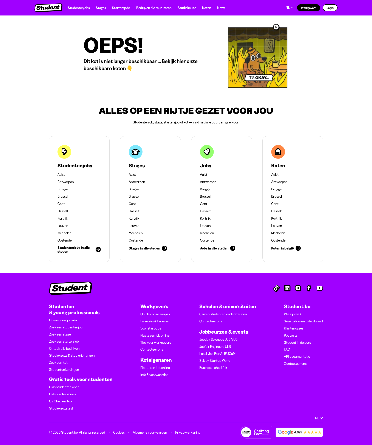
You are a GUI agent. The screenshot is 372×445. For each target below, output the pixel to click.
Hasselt (62, 211)
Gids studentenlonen (64, 387)
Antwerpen (65, 182)
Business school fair (213, 367)
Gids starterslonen (62, 394)
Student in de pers (297, 342)
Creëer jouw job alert (64, 320)
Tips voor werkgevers (155, 342)
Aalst (61, 174)
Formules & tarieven (154, 321)
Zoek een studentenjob (65, 327)
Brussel (62, 196)
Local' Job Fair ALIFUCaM (217, 353)
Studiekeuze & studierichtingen (72, 355)
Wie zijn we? (292, 314)
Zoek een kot (58, 362)
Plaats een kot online (155, 367)
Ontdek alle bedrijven (64, 348)
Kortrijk (62, 218)
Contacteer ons (151, 349)
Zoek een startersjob (64, 341)
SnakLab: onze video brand (303, 321)
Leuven (62, 225)
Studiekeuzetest (61, 408)
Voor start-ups (150, 328)
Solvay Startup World (214, 360)
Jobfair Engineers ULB (215, 346)
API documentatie (297, 356)
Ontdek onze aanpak (155, 314)
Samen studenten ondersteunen (223, 314)
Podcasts (290, 335)
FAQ (287, 349)
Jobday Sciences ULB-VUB (218, 339)
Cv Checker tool (60, 401)
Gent (61, 204)
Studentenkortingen (64, 369)
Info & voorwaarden (154, 375)
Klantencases (293, 328)
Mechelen (64, 233)
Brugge (62, 189)
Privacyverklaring (187, 432)
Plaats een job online (154, 335)
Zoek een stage (60, 334)
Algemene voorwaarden (150, 432)
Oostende (64, 240)
